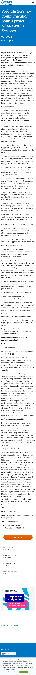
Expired (18, 537)
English (6, 653)
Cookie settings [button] (12, 672)
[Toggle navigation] (32, 2)
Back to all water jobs (10, 625)
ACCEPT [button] (24, 672)
